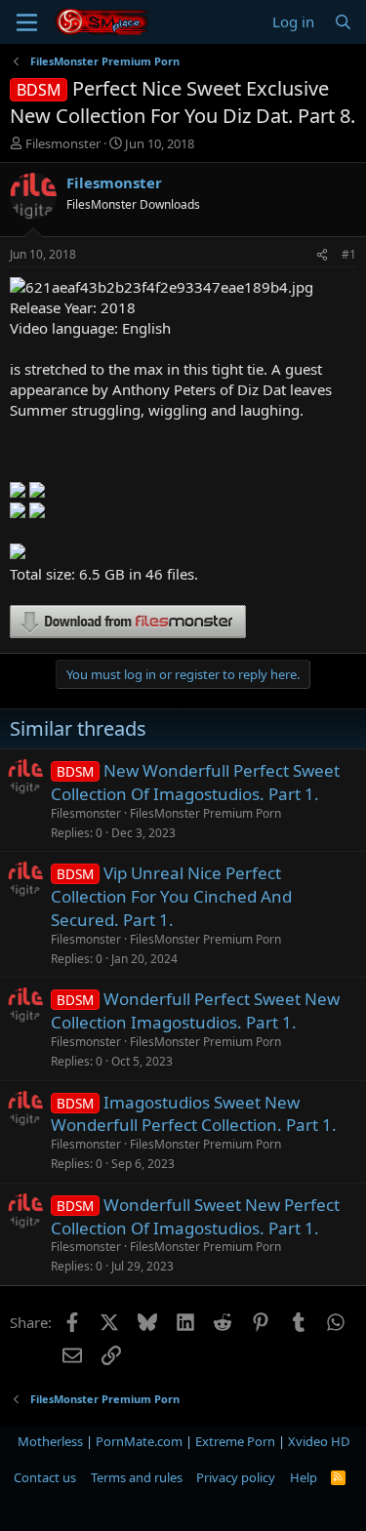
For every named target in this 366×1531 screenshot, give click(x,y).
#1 (349, 254)
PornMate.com (139, 1441)
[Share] (322, 255)
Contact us (45, 1477)
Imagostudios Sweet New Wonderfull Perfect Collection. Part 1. (194, 1114)
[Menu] (27, 22)
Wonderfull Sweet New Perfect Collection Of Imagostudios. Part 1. (195, 1216)
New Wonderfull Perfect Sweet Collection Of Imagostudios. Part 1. (195, 782)
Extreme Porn (235, 1441)
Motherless (50, 1441)
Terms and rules (137, 1477)
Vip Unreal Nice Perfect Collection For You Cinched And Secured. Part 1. (171, 896)
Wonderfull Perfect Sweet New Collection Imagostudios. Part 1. (195, 1010)
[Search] (343, 22)
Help (303, 1477)
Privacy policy (235, 1477)
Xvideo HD (318, 1441)
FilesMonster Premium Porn (205, 813)
